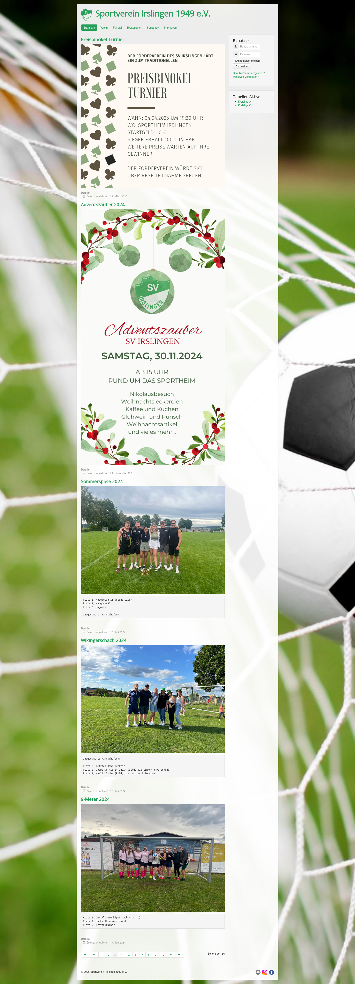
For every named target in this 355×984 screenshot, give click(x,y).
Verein (104, 27)
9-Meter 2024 (95, 799)
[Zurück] (94, 954)
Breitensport (134, 27)
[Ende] (179, 954)
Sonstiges (153, 27)
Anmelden (242, 66)
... (128, 954)
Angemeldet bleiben (248, 60)
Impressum (171, 27)
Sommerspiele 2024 (102, 481)
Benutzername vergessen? (249, 73)
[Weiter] (171, 954)
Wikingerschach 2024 (104, 640)
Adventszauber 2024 (103, 204)
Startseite (89, 27)
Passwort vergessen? (246, 77)
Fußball (117, 27)
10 (162, 954)
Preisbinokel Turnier (102, 39)
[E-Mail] (258, 972)
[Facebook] (271, 972)
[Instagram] (264, 972)
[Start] (85, 954)
